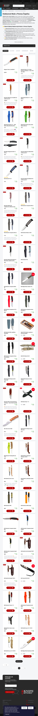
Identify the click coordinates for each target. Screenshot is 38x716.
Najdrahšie (18, 50)
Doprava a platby (5, 702)
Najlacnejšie (12, 50)
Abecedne (31, 50)
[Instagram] (29, 704)
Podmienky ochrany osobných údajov (7, 701)
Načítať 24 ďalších (19, 661)
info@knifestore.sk (31, 700)
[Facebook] (27, 704)
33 (24, 668)
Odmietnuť (24, 707)
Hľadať (23, 5)
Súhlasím (30, 707)
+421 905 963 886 (30, 702)
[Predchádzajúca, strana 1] (16, 668)
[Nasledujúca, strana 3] (22, 668)
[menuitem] (4, 8)
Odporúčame (5, 50)
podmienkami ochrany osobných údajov (10, 689)
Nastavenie (7, 714)
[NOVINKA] (27, 61)
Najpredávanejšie (25, 50)
